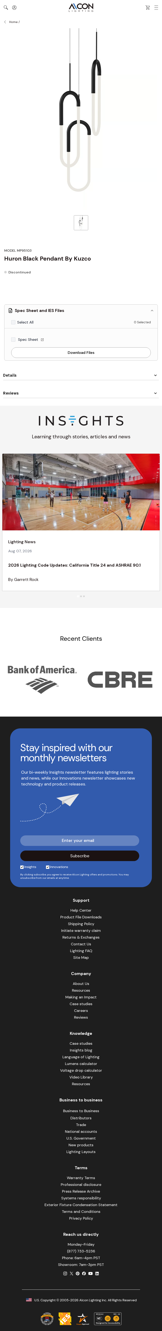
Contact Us (81, 944)
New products (81, 1145)
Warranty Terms (81, 1177)
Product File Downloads (81, 917)
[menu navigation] (156, 8)
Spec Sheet (28, 339)
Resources (81, 990)
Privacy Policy (81, 1218)
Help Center (81, 910)
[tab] (78, 596)
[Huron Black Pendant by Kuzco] (81, 222)
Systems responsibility (81, 1198)
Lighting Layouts (81, 1151)
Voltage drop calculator (81, 1070)
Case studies (81, 1003)
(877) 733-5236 (81, 1251)
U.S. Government (81, 1138)
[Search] (6, 7)
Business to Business (81, 1110)
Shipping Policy (81, 923)
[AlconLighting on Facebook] (84, 1273)
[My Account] (14, 7)
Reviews (11, 393)
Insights (30, 867)
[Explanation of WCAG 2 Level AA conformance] (108, 1318)
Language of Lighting (81, 1056)
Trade (81, 1124)
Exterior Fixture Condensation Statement (81, 1204)
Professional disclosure (81, 1184)
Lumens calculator (81, 1063)
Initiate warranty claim (81, 930)
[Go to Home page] (81, 7)
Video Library (81, 1077)
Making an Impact (81, 997)
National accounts (81, 1131)
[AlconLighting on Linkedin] (97, 1273)
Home (13, 22)
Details (10, 375)
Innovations (59, 867)
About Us (81, 983)
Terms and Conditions (81, 1211)
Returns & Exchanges (81, 937)
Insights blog (81, 1050)
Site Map (81, 957)
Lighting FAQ (81, 950)
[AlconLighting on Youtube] (90, 1273)
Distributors (81, 1118)
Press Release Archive (81, 1191)
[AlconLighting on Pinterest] (78, 1273)
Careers (81, 1010)
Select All (25, 322)
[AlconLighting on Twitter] (71, 1273)
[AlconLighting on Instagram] (65, 1273)
